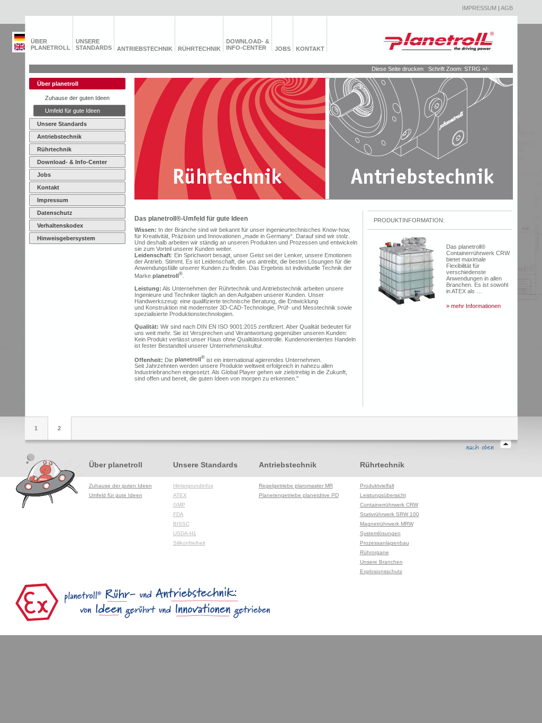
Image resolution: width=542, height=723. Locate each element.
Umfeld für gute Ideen (72, 110)
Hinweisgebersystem (66, 238)
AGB (507, 8)
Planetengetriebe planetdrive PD (299, 495)
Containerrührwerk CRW (389, 505)
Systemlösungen (380, 533)
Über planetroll (50, 44)
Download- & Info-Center (247, 44)
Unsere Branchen (381, 562)
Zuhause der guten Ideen (77, 98)
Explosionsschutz (381, 571)
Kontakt (310, 49)
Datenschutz (55, 213)
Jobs (283, 49)
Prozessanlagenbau (384, 543)
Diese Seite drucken (397, 69)
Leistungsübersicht (383, 495)
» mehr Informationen (473, 306)
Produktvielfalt (377, 486)
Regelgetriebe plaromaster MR (296, 486)
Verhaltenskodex (60, 225)
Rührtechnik (199, 49)
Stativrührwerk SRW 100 (389, 514)
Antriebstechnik (145, 49)
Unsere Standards (94, 44)
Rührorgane (374, 552)
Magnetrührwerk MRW (386, 524)
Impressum (479, 8)
